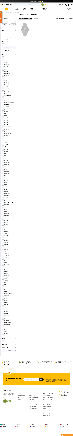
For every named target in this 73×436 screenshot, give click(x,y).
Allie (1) (5, 60)
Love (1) (5, 175)
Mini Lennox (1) (7, 298)
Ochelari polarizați (32, 401)
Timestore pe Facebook (63, 401)
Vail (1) (5, 278)
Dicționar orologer (47, 410)
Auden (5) (6, 62)
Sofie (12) (6, 242)
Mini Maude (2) (7, 315)
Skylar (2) (6, 235)
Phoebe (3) (6, 208)
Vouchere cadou (21, 403)
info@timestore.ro (64, 395)
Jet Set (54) (6, 148)
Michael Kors (10, 12)
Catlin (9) (6, 86)
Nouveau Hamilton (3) (8, 202)
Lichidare (19, 404)
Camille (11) (6, 82)
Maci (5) (5, 177)
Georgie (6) (6, 300)
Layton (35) (6, 164)
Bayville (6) (6, 64)
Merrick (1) (6, 182)
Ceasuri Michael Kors (33, 397)
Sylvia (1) (6, 249)
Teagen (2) (6, 253)
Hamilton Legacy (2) (8, 126)
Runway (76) (6, 226)
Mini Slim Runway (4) (8, 199)
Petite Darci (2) (7, 206)
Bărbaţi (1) (6, 341)
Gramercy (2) (6, 308)
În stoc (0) (6, 18)
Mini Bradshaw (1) (7, 326)
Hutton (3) (6, 135)
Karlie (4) (6, 149)
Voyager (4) (6, 257)
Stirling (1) (6, 244)
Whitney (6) (6, 258)
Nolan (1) (6, 282)
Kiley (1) (5, 157)
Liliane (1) (6, 166)
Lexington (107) (7, 57)
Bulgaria (3, 424)
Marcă (3, 30)
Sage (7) (6, 284)
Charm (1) (6, 93)
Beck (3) (6, 66)
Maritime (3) (6, 295)
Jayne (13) (6, 146)
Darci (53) (6, 109)
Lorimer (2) (6, 173)
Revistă (44, 412)
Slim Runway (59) (7, 238)
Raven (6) (6, 220)
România (4, 426)
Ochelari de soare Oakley (34, 404)
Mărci (6, 12)
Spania (47, 426)
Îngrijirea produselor (47, 406)
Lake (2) (5, 318)
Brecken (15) (6, 75)
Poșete (19, 397)
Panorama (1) (6, 329)
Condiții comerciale (47, 392)
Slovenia (33, 426)
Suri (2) (5, 328)
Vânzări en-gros (46, 415)
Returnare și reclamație (48, 397)
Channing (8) (6, 89)
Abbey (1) (6, 335)
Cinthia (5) (6, 97)
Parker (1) (6, 273)
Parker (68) (6, 204)
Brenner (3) (6, 317)
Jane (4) (6, 140)
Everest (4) (6, 275)
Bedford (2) (6, 68)
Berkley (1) (6, 289)
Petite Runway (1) (7, 322)
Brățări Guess (31, 399)
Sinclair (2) (6, 233)
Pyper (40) (6, 219)
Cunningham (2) (7, 108)
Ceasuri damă (31, 393)
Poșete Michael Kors (33, 408)
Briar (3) (5, 77)
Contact (45, 403)
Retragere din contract (47, 399)
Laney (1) (6, 333)
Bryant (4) (6, 311)
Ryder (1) (6, 228)
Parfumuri (19, 399)
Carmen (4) (6, 84)
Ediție (3, 54)
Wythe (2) (6, 262)
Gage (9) (6, 117)
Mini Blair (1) (6, 188)
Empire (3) (6, 269)
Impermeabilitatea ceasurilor (49, 404)
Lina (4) (5, 169)
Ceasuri (19, 392)
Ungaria (62, 426)
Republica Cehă (64, 424)
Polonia (48, 424)
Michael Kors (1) (7, 44)
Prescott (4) (6, 215)
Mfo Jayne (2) (7, 184)
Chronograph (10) (7, 95)
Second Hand (20, 401)
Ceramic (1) (6, 88)
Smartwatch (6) (7, 240)
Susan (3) (6, 248)
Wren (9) (6, 260)
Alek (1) (5, 309)
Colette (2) (6, 100)
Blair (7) (5, 69)
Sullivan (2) (6, 246)
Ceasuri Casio (31, 395)
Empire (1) (6, 313)
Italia (33, 424)
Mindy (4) (6, 186)
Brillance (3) (6, 79)
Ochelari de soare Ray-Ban (34, 403)
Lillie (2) (5, 168)
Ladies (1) (6, 160)
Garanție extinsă (46, 413)
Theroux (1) (6, 255)
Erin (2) (5, 113)
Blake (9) (6, 71)
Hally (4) (6, 124)
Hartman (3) (6, 128)
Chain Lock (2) (7, 266)
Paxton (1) (6, 277)
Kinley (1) (6, 159)
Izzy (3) (5, 137)
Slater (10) (6, 237)
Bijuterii (19, 393)
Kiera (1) (5, 155)
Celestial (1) (6, 320)
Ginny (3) (6, 120)
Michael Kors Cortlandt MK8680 (25, 37)
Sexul (3, 338)
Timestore (3, 12)
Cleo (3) (5, 99)
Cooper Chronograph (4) (9, 102)
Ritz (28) (6, 224)
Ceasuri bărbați (32, 392)
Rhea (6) (6, 222)
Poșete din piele (32, 406)
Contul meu (61, 4)
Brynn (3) (6, 286)
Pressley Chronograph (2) (9, 217)
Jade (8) (6, 139)
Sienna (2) (6, 231)
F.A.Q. (44, 408)
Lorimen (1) (6, 171)
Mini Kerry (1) (6, 191)
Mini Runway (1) (7, 195)
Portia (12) (6, 211)
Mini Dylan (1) (7, 324)
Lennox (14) (6, 268)
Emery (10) (6, 271)
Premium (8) (6, 213)
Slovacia (18, 426)
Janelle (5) (6, 142)
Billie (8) (6, 304)
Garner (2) (6, 119)
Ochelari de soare (21, 395)
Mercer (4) (6, 180)
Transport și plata (46, 395)
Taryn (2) (6, 251)
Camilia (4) (6, 80)
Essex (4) (6, 306)
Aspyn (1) (6, 280)
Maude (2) (6, 302)
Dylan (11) (6, 111)
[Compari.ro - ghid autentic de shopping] (42, 6)
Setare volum (5, 347)
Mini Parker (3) (7, 193)
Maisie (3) (6, 179)
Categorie (4, 344)
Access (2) (6, 59)
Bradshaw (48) (7, 73)
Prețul (3, 22)
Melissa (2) (6, 288)
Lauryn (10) (6, 162)
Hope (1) (6, 131)
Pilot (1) (5, 209)
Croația (18, 424)
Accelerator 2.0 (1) (8, 293)
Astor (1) (5, 331)
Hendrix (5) (6, 129)
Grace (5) (6, 122)
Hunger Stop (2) (7, 133)
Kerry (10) (6, 153)
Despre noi (45, 401)
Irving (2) (6, 297)
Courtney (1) (6, 106)
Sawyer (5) (6, 229)
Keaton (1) (6, 151)
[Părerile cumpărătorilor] (1, 17)
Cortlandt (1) (6, 104)
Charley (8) (6, 91)
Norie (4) (6, 200)
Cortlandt (28, 18)
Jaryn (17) (6, 144)
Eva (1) (5, 115)
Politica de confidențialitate (48, 393)
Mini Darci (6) (7, 189)
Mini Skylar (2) (7, 197)
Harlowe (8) (6, 264)
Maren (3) (6, 291)
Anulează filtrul (35, 18)
